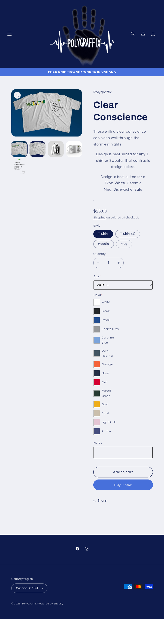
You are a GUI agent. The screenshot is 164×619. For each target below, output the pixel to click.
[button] (9, 34)
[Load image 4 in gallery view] (74, 149)
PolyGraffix (29, 604)
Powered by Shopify (50, 604)
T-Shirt (103, 233)
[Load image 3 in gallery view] (56, 149)
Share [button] (102, 500)
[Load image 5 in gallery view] (19, 167)
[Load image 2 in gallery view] (37, 149)
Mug (124, 243)
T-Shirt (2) (128, 233)
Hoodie (103, 243)
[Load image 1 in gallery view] (19, 149)
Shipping (99, 217)
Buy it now (123, 485)
